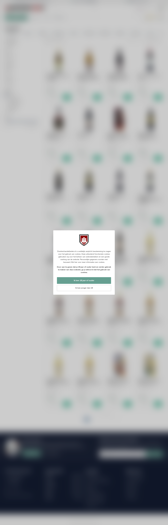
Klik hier (74, 262)
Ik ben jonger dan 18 (84, 288)
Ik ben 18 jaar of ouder (84, 280)
